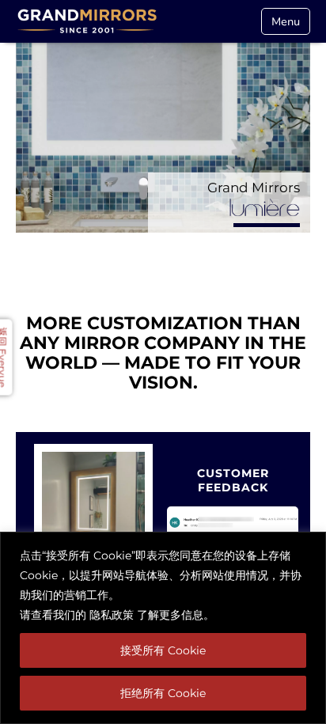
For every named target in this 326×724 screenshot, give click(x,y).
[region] (163, 628)
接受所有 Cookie (163, 650)
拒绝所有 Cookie (163, 693)
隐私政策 (111, 615)
